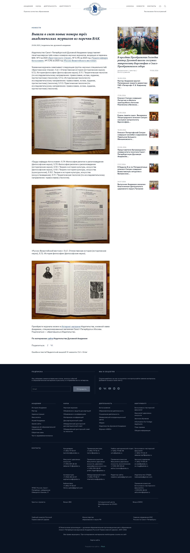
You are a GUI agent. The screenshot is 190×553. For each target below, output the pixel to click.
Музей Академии (38, 420)
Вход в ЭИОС (138, 502)
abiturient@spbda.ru (142, 492)
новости (36, 28)
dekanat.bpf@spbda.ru (143, 455)
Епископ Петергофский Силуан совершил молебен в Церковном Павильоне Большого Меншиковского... (132, 135)
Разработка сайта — (95, 546)
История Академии (39, 408)
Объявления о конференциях (74, 414)
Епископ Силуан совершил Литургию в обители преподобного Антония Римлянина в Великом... (129, 101)
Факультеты (36, 417)
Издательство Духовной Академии (112, 426)
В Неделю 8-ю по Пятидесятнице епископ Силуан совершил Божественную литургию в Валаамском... (132, 170)
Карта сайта (95, 540)
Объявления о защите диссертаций (77, 411)
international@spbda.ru (96, 479)
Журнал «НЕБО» (105, 429)
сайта (50, 338)
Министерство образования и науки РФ (91, 518)
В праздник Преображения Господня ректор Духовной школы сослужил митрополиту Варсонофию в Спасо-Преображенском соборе (138, 62)
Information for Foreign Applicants (143, 423)
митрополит (123, 70)
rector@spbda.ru (93, 453)
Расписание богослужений (155, 11)
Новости (141, 6)
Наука (38, 6)
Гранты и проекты (38, 502)
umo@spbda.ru (116, 453)
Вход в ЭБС (67, 502)
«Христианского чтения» (59, 57)
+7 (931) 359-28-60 (117, 466)
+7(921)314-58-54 (141, 490)
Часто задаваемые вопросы (42, 435)
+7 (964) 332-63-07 (70, 477)
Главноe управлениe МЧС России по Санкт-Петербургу (144, 518)
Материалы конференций (73, 417)
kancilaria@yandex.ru (71, 453)
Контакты (151, 6)
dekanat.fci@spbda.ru (71, 466)
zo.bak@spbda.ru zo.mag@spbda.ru (141, 465)
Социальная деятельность (109, 414)
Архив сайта (36, 424)
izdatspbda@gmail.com (143, 477)
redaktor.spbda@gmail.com (121, 477)
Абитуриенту (65, 6)
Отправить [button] (81, 389)
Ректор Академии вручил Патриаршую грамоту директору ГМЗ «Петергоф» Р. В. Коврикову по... (132, 84)
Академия (28, 6)
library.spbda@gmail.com (73, 488)
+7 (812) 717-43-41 (141, 453)
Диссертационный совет (73, 420)
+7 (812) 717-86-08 (117, 451)
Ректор (34, 411)
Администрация (38, 414)
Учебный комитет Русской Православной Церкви (42, 518)
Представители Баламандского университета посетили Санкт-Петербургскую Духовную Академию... (132, 153)
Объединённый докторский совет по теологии (76, 430)
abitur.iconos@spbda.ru (120, 468)
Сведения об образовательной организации (43, 428)
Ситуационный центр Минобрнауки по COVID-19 (107, 504)
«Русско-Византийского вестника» (80, 60)
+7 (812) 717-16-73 (93, 451)
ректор (133, 70)
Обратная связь (38, 432)
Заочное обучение (142, 418)
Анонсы (130, 6)
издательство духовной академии (56, 45)
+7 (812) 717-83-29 (141, 461)
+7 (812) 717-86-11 (93, 477)
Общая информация (142, 430)
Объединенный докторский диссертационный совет (74, 425)
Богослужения (104, 408)
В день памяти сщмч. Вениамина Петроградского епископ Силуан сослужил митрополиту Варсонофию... (132, 118)
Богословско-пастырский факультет (144, 409)
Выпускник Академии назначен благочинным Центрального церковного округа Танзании (131, 186)
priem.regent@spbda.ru (96, 470)
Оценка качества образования (36, 11)
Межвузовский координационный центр (112, 418)
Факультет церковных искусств (143, 414)
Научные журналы (70, 408)
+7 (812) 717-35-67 (69, 486)
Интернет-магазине (71, 326)
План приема (140, 427)
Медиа (101, 423)
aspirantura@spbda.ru (71, 479)
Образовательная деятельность (111, 411)
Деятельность (50, 6)
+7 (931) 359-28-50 (70, 464)
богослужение (124, 72)
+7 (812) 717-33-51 (69, 451)
